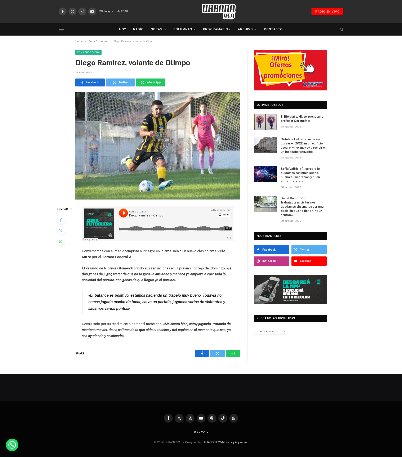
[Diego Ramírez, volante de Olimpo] (157, 146)
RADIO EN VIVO (327, 11)
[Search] (341, 29)
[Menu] (61, 29)
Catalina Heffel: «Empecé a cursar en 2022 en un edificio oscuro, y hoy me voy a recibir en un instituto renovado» (304, 145)
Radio (138, 29)
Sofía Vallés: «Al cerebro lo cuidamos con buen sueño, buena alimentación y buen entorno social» (300, 175)
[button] (12, 445)
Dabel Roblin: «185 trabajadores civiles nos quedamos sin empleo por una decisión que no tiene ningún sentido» (302, 207)
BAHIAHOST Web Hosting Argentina (224, 442)
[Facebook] (61, 220)
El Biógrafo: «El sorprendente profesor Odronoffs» (302, 118)
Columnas (182, 29)
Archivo (245, 29)
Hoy (122, 29)
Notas (156, 29)
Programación (217, 29)
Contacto (273, 29)
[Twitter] (61, 231)
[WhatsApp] (61, 241)
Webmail (201, 431)
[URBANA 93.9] (223, 11)
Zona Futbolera (88, 52)
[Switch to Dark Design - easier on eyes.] (334, 29)
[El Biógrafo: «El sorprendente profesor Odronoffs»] (265, 122)
